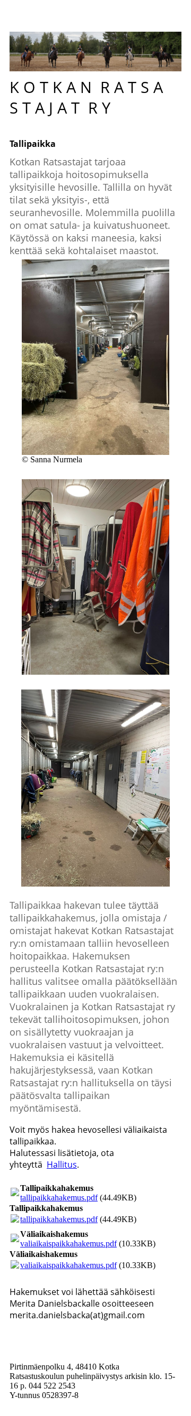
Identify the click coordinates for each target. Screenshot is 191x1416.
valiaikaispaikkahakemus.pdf (68, 1243)
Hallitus (62, 1164)
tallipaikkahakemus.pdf (59, 1197)
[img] (95, 51)
